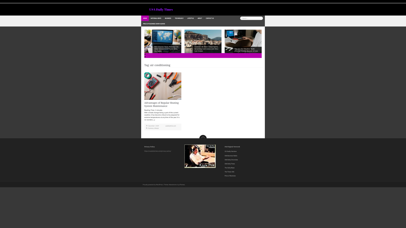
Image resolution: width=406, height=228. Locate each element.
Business (168, 18)
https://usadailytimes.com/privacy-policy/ (157, 151)
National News (156, 18)
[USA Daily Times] (161, 9)
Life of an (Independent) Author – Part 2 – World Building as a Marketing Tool (247, 49)
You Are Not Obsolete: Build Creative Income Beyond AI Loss (206, 50)
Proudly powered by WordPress (153, 185)
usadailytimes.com (170, 126)
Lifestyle (190, 18)
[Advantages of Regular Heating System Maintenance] (162, 86)
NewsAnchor (173, 185)
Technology (179, 18)
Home (145, 18)
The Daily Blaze (230, 168)
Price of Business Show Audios (154, 24)
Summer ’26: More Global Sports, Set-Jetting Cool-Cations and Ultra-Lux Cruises (166, 49)
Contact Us (210, 18)
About (200, 18)
